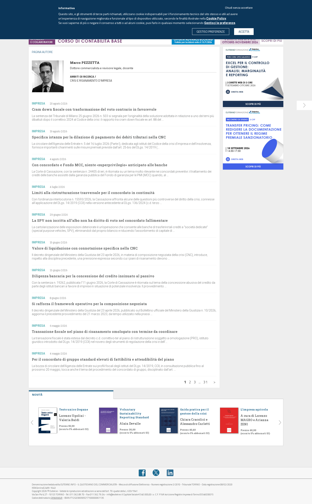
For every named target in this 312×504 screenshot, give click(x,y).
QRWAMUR (56, 498)
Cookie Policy (216, 18)
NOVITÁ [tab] (37, 394)
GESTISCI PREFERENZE (211, 31)
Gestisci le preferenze (219, 23)
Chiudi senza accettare (239, 7)
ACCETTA (244, 31)
